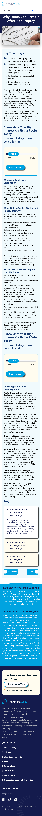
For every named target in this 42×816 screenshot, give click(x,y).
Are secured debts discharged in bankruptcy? (18, 559)
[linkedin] (3, 799)
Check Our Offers (16, 684)
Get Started (15, 167)
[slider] (13, 154)
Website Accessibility (13, 757)
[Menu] (39, 4)
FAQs (6, 762)
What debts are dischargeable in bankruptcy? (17, 545)
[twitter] (15, 799)
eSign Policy (9, 752)
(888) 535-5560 (8, 794)
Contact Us (9, 771)
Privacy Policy (10, 748)
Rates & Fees (9, 766)
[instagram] (9, 799)
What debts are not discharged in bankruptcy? (19, 512)
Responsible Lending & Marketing (18, 780)
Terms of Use (9, 775)
